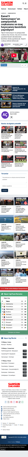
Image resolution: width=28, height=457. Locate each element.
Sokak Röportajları (7, 425)
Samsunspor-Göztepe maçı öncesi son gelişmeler (7, 150)
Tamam (3, 449)
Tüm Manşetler (7, 415)
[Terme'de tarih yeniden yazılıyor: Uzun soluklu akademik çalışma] (21, 219)
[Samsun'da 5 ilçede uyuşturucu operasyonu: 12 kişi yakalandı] (21, 255)
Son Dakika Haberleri (8, 417)
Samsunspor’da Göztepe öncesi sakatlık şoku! (19, 165)
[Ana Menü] (25, 3)
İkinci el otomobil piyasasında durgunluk (20, 245)
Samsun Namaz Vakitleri (9, 410)
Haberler (3, 13)
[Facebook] (5, 402)
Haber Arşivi (6, 418)
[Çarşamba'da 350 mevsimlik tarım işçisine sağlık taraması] (7, 201)
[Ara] (23, 3)
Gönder (4, 190)
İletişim (21, 425)
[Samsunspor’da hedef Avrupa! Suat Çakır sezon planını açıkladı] (7, 159)
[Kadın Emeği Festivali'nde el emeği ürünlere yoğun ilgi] (7, 272)
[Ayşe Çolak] (5, 115)
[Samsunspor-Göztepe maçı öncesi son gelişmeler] (7, 144)
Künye (4, 426)
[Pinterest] (11, 402)
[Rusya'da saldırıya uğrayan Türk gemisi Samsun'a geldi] (7, 219)
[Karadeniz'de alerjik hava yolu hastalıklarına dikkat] (7, 255)
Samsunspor (12, 9)
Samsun (3, 9)
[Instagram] (14, 402)
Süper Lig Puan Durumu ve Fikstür (11, 413)
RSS (5, 437)
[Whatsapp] (22, 402)
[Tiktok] (19, 402)
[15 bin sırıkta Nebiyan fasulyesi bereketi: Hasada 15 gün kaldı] (7, 237)
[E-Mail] (11, 117)
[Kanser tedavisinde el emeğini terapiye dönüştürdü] (21, 272)
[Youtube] (17, 402)
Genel (15, 425)
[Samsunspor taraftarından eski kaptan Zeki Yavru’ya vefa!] (21, 144)
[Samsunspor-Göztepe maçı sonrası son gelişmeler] (21, 129)
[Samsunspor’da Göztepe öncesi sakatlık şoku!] (21, 159)
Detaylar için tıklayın (14, 332)
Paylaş (4, 65)
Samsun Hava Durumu (8, 408)
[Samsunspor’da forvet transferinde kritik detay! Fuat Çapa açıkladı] (7, 129)
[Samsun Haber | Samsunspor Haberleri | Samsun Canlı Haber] (7, 3)
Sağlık (3, 260)
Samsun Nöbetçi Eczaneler (10, 406)
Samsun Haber (6, 429)
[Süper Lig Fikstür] (26, 338)
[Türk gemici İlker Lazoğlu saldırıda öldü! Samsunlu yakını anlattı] (21, 201)
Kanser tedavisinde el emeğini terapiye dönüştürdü (21, 281)
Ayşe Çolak (13, 114)
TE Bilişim (18, 442)
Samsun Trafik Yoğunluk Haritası (11, 412)
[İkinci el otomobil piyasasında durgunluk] (21, 237)
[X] (8, 402)
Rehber (20, 9)
